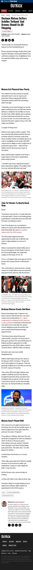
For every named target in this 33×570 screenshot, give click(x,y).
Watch (24, 11)
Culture (10, 11)
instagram (12, 525)
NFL (4, 492)
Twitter (6, 40)
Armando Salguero (7, 31)
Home (3, 15)
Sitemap (14, 553)
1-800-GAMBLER (5, 562)
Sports (4, 11)
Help (29, 551)
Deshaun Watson (8, 495)
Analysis (17, 11)
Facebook (2, 40)
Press (9, 553)
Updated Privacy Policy (21, 551)
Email (9, 40)
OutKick (17, 5)
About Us (3, 553)
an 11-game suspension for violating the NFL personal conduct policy (15, 320)
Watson (4, 259)
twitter (16, 525)
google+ (9, 525)
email (19, 525)
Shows (4, 545)
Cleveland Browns (13, 492)
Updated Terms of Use (7, 551)
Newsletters (12, 545)
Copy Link (12, 40)
